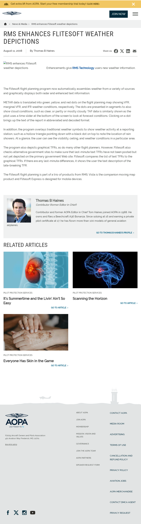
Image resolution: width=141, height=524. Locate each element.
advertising (117, 434)
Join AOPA (81, 420)
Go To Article (58, 307)
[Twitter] (17, 513)
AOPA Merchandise (121, 491)
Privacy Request (120, 513)
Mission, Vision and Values (86, 435)
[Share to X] (122, 51)
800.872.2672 (11, 445)
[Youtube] (32, 513)
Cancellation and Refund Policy (121, 457)
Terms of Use (118, 445)
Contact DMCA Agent (123, 502)
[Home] (7, 23)
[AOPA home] (11, 14)
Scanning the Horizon (90, 298)
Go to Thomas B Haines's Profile (114, 233)
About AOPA (82, 413)
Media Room (117, 423)
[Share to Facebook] (116, 51)
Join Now (119, 14)
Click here (93, 4)
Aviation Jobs (118, 481)
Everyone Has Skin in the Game (28, 361)
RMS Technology (83, 68)
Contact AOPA (118, 413)
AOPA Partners (83, 458)
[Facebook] (9, 513)
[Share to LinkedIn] (128, 51)
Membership (82, 427)
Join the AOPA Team (86, 451)
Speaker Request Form (88, 465)
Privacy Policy (119, 470)
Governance (82, 444)
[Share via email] (134, 51)
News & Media (20, 24)
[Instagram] (25, 513)
